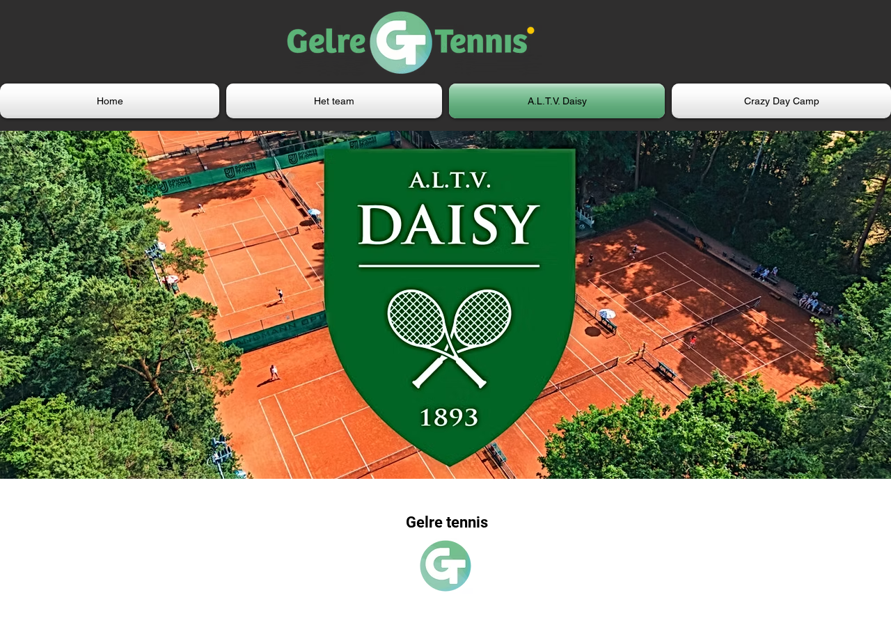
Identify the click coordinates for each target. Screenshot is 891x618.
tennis (467, 522)
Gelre (426, 522)
